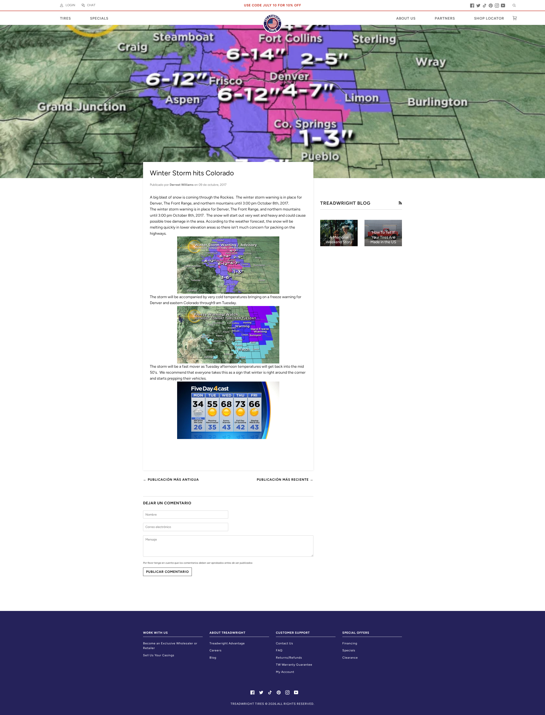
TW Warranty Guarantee (294, 664)
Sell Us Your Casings (158, 655)
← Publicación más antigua (171, 480)
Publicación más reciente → (285, 480)
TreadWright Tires (247, 704)
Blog (212, 657)
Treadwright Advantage (227, 643)
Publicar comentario (167, 572)
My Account (285, 672)
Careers (215, 650)
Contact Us (284, 643)
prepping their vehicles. (187, 378)
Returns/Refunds (289, 657)
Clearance (350, 657)
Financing (349, 643)
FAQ (279, 650)
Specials (348, 650)
